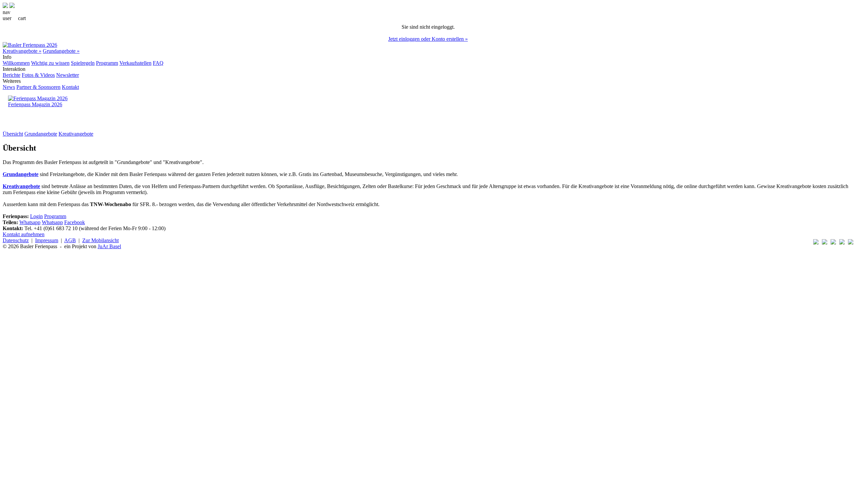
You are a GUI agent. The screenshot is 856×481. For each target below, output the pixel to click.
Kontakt (70, 87)
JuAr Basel (109, 246)
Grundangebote (40, 134)
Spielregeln (83, 63)
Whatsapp (29, 222)
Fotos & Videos (38, 75)
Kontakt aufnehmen (23, 234)
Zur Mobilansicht (100, 240)
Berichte (11, 75)
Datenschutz (16, 240)
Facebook (74, 222)
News (9, 87)
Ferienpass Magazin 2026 (35, 104)
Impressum (46, 240)
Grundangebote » (61, 51)
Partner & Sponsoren (38, 87)
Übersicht (13, 134)
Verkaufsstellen (135, 63)
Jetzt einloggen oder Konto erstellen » (428, 39)
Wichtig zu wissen (50, 63)
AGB (70, 240)
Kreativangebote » (22, 51)
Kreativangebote (76, 134)
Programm (107, 63)
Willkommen (16, 63)
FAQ (158, 63)
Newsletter (67, 75)
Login (36, 216)
